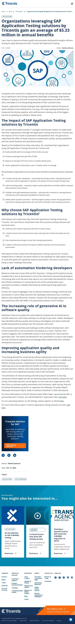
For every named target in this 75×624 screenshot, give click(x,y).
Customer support (15, 579)
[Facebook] (60, 577)
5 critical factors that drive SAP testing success (36, 536)
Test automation (20, 479)
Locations (47, 581)
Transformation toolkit (17, 591)
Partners (5, 585)
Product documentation (17, 584)
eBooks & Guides (27, 582)
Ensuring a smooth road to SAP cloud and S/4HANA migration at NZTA (61, 535)
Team (4, 583)
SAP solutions (19, 11)
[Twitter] (55, 577)
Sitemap (59, 620)
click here (63, 397)
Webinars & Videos (28, 586)
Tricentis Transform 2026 (38, 578)
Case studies (27, 577)
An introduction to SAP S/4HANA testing (12, 535)
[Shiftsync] (68, 577)
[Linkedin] (64, 577)
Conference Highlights (34, 530)
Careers (4, 577)
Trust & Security (4, 589)
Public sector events (36, 589)
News (3, 580)
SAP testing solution (11, 445)
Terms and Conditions (48, 620)
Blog (10, 11)
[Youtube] (72, 577)
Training (15, 588)
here (62, 401)
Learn (26, 599)
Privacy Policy (23, 620)
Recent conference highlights (38, 595)
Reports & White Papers (27, 591)
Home (3, 11)
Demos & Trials (47, 577)
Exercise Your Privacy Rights (9, 620)
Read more (9, 553)
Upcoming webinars (38, 583)
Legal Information (34, 620)
